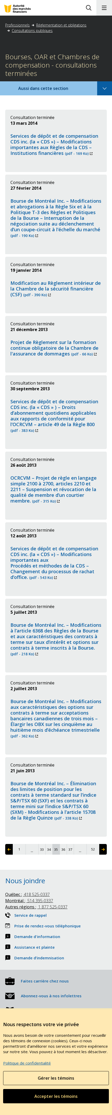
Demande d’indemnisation (39, 957)
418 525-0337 (27, 894)
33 (42, 849)
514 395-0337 (29, 900)
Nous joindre (25, 880)
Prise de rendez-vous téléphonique (47, 925)
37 (71, 849)
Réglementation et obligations (61, 25)
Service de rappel (30, 915)
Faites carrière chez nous (45, 981)
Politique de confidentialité (27, 1063)
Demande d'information (37, 936)
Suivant (103, 849)
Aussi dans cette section (50, 90)
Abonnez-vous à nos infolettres (51, 995)
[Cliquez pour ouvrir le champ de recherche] (88, 8)
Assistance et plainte (34, 947)
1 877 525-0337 (36, 907)
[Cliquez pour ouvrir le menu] (104, 8)
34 (49, 849)
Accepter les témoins (56, 1096)
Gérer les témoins (56, 1078)
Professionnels (17, 25)
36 (64, 849)
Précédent (9, 849)
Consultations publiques (32, 30)
